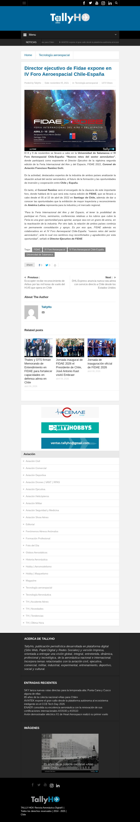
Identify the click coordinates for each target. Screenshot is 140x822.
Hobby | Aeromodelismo (39, 566)
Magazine (31, 580)
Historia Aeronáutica (36, 559)
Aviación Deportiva (36, 475)
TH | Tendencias (34, 615)
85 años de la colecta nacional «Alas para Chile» (51, 697)
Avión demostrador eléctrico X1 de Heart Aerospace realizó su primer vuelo (66, 714)
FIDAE (37, 249)
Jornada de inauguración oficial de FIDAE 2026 (100, 363)
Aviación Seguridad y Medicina (42, 510)
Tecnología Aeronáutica (38, 594)
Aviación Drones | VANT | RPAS (43, 482)
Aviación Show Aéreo (37, 517)
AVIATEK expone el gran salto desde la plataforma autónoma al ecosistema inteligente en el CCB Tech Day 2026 (90, 42)
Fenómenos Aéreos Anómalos (42, 531)
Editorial (30, 524)
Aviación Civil (33, 461)
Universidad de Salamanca (39, 254)
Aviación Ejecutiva (35, 489)
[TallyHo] (70, 18)
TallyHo (37, 83)
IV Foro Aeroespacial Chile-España (86, 249)
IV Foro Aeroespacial (55, 249)
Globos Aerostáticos (36, 552)
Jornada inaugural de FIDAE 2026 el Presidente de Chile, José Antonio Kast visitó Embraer (69, 367)
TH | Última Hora (35, 622)
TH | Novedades (34, 608)
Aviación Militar (34, 503)
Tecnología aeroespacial (54, 55)
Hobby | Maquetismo (37, 573)
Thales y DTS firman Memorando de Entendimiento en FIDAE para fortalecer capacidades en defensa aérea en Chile (38, 371)
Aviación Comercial (36, 468)
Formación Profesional (38, 538)
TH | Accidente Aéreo (37, 601)
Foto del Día (32, 545)
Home (28, 55)
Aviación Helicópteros (37, 496)
